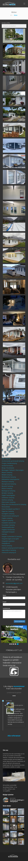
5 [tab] (18, 644)
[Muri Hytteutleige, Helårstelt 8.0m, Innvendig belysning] (14, 193)
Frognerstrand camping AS (10, 516)
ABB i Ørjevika (6, 458)
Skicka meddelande (19, 621)
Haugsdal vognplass (8, 541)
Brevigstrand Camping (9, 484)
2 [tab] (12, 644)
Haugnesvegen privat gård (10, 539)
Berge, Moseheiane (8, 468)
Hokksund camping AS (9, 552)
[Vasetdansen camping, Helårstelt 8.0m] (14, 350)
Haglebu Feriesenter (8, 529)
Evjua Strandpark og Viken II (11, 509)
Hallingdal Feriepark (8, 532)
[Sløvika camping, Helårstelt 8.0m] (14, 381)
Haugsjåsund (6, 543)
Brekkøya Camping (8, 481)
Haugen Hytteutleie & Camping (12, 536)
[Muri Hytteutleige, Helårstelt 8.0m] (14, 224)
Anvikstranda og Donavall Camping (13, 461)
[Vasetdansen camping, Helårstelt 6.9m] (14, 334)
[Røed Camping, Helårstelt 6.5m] (14, 271)
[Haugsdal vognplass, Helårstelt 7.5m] (14, 365)
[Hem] (11, 15)
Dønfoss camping (7, 500)
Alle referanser (14, 736)
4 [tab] (16, 644)
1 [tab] (10, 644)
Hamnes (4, 534)
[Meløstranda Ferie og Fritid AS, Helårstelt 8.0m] (14, 130)
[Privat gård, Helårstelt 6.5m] (14, 114)
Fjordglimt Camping (8, 513)
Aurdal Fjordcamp (7, 465)
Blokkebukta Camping (9, 477)
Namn (4, 595)
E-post (4, 601)
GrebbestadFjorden (8, 527)
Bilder (15, 15)
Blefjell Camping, (7, 475)
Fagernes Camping (8, 511)
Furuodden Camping (8, 525)
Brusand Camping (7, 486)
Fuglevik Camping (7, 520)
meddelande (6, 608)
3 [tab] (14, 644)
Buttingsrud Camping (8, 491)
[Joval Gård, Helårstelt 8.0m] (14, 67)
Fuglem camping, (7, 518)
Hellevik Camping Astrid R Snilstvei (13, 548)
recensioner (19, 686)
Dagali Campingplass (8, 495)
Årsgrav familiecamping (9, 463)
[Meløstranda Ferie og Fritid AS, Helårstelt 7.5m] (14, 145)
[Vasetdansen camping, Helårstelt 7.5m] (14, 318)
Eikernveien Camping (8, 502)
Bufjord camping (7, 488)
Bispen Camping (7, 472)
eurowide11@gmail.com (14, 583)
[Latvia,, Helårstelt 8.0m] (14, 36)
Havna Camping (7, 545)
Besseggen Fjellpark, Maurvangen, (13, 470)
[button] (8, 432)
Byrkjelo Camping (7, 493)
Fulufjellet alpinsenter (9, 523)
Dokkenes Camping (8, 497)
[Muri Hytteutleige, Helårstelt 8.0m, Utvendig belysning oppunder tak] (14, 255)
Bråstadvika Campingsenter (10, 479)
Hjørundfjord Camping (9, 550)
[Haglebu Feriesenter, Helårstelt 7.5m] (14, 287)
